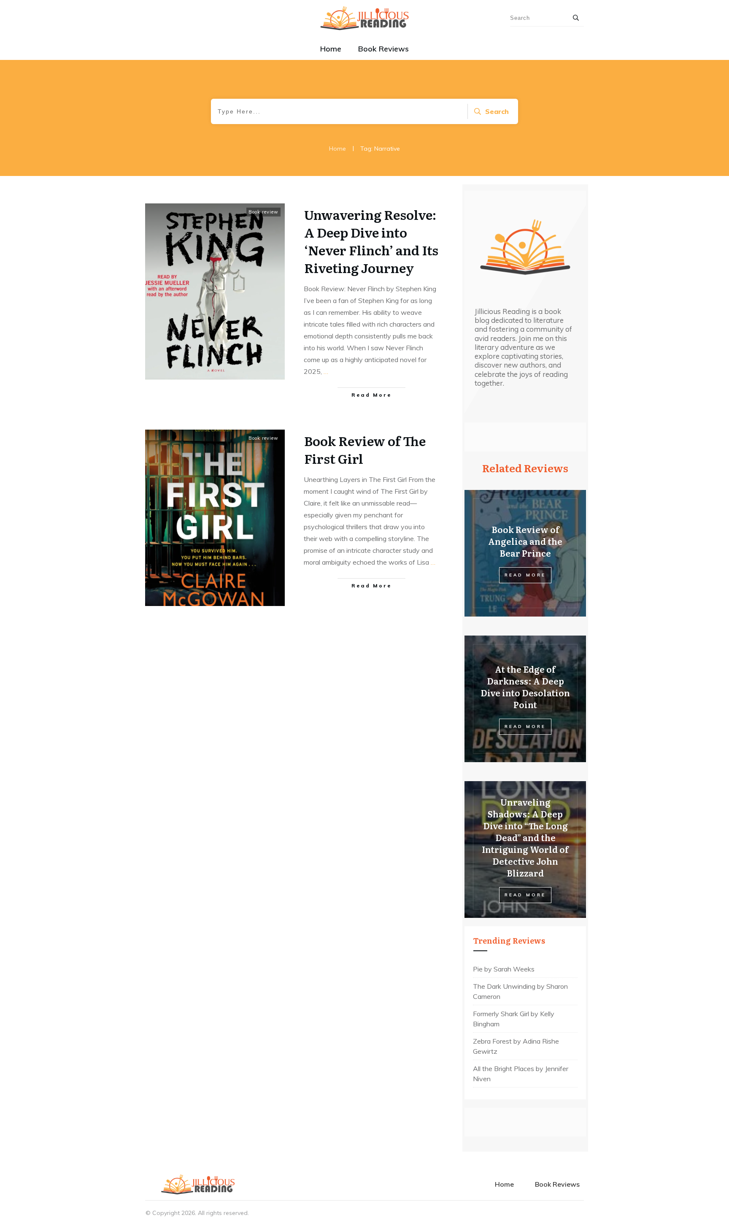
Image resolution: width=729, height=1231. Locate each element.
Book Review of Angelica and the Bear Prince (525, 541)
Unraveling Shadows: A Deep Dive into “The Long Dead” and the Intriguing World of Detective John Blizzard (525, 837)
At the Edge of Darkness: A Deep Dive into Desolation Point (525, 687)
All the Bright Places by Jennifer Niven (520, 1073)
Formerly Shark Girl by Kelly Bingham (513, 1018)
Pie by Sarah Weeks (504, 969)
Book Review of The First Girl (365, 449)
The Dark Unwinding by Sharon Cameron (520, 991)
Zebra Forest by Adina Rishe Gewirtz (516, 1046)
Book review (263, 212)
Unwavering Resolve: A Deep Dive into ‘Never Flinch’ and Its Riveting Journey (371, 241)
